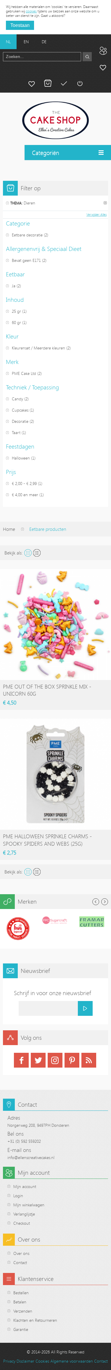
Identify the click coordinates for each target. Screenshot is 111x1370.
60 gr (16, 322)
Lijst (37, 553)
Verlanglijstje (24, 1214)
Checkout (21, 1223)
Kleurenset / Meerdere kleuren (38, 348)
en (26, 41)
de (44, 41)
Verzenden (22, 1311)
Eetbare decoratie (27, 235)
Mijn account (103, 67)
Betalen (63, 83)
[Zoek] (87, 56)
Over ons (21, 1253)
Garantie (20, 1329)
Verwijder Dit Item (105, 202)
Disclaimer (25, 1361)
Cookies (42, 1361)
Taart (16, 432)
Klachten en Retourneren (35, 1320)
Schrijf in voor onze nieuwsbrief (52, 993)
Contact (20, 1262)
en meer (25, 494)
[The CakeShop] (55, 120)
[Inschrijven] (85, 1008)
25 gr (16, 311)
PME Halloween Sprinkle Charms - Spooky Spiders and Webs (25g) (47, 840)
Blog (103, 50)
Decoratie (20, 421)
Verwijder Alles (96, 214)
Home (9, 529)
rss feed (88, 1060)
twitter (38, 1060)
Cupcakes (20, 410)
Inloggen (79, 83)
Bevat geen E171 (26, 260)
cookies (31, 11)
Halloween (21, 458)
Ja (13, 285)
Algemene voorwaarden (71, 1361)
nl (8, 41)
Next (104, 901)
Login (18, 1195)
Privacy (9, 1361)
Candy (17, 399)
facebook (21, 1060)
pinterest (72, 1060)
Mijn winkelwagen (47, 83)
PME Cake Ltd (24, 373)
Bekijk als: (13, 553)
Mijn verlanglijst (31, 83)
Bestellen (21, 1292)
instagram (55, 1060)
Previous (95, 901)
